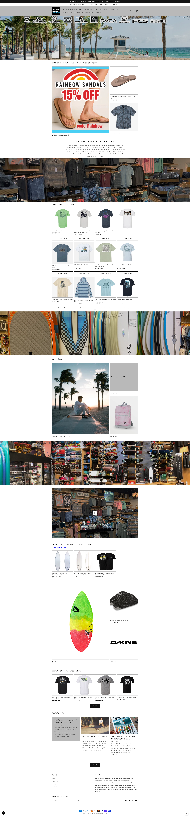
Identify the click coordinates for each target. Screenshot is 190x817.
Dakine (112, 662)
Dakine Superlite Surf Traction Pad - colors (120, 620)
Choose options (62, 238)
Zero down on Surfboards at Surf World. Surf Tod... (123, 737)
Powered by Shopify (102, 813)
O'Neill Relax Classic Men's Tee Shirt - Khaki (62, 299)
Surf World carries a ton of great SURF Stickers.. (65, 721)
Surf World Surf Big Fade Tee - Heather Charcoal (104, 231)
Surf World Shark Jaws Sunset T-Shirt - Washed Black (61, 698)
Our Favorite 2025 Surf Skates (94, 736)
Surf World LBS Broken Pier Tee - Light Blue (126, 265)
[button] (65, 9)
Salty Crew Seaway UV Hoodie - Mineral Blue (83, 301)
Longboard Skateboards (60, 436)
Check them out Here (59, 547)
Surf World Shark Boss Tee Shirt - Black (126, 697)
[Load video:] (95, 513)
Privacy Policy (56, 784)
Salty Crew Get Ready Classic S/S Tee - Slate (61, 266)
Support (54, 786)
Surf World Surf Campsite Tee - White (126, 231)
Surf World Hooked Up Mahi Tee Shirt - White (83, 698)
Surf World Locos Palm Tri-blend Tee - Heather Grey (104, 698)
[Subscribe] (78, 800)
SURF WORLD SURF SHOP (92, 813)
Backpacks (113, 436)
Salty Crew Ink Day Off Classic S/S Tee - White (83, 265)
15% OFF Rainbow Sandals (60, 135)
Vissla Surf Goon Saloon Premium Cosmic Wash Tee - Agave (105, 265)
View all (95, 705)
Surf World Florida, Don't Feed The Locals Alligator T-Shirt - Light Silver (84, 231)
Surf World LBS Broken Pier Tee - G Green (62, 231)
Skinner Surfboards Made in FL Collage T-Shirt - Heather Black (105, 574)
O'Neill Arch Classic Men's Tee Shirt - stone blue (105, 300)
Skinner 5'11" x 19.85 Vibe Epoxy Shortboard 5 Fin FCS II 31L (60, 574)
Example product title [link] (118, 377)
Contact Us (55, 781)
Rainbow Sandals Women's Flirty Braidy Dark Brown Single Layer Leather (122, 97)
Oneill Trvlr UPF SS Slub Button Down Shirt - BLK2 (122, 133)
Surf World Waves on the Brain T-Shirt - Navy (126, 300)
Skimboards (56, 662)
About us (54, 778)
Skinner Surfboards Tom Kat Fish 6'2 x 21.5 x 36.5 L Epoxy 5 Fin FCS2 (84, 574)
